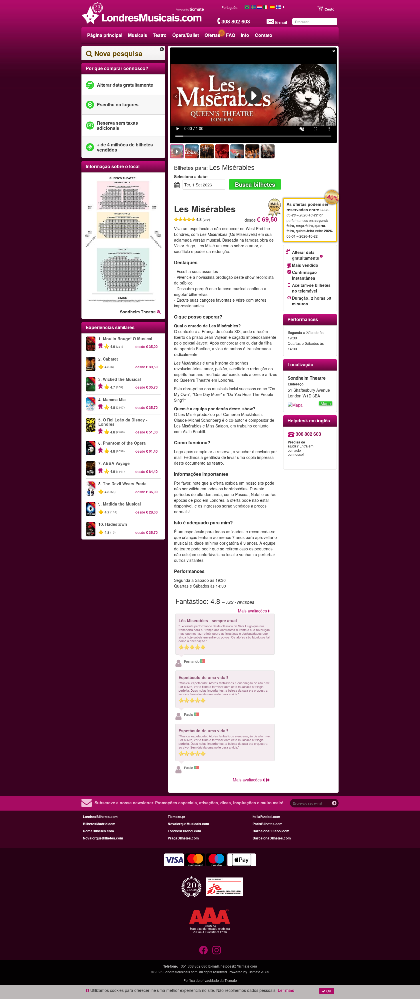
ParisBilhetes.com (268, 823)
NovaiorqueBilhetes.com (103, 838)
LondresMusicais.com (180, 971)
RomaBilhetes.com (98, 830)
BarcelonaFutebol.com (271, 830)
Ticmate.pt (176, 816)
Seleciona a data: (191, 176)
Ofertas (212, 35)
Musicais (137, 35)
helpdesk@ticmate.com (239, 966)
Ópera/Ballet (185, 35)
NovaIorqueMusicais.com (188, 823)
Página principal (104, 35)
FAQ (230, 35)
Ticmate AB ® (258, 971)
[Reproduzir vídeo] (253, 95)
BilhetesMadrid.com (99, 823)
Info (245, 35)
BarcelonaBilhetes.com (272, 838)
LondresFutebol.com (184, 830)
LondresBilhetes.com (100, 816)
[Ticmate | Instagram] (216, 950)
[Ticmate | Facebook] (203, 950)
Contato (263, 35)
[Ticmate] (190, 9)
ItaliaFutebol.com (266, 816)
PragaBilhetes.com (183, 838)
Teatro (160, 35)
